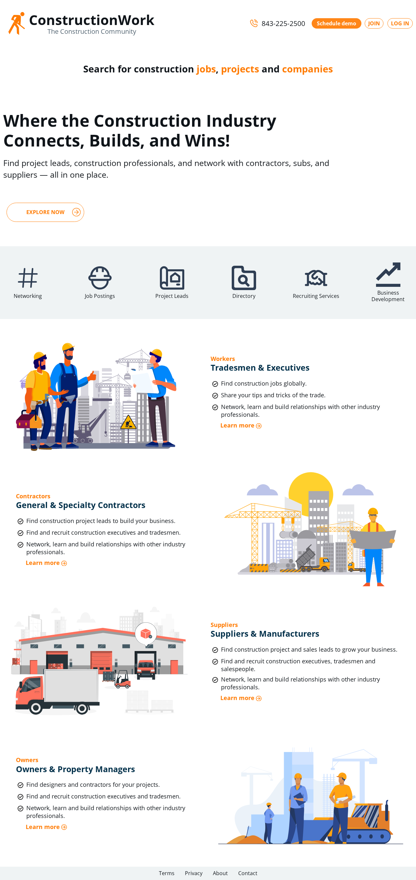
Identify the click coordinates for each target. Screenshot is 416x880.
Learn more (237, 425)
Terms (167, 873)
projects (240, 68)
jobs (206, 68)
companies (307, 68)
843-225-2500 (283, 23)
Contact (247, 873)
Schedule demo (336, 23)
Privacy (193, 873)
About (220, 873)
